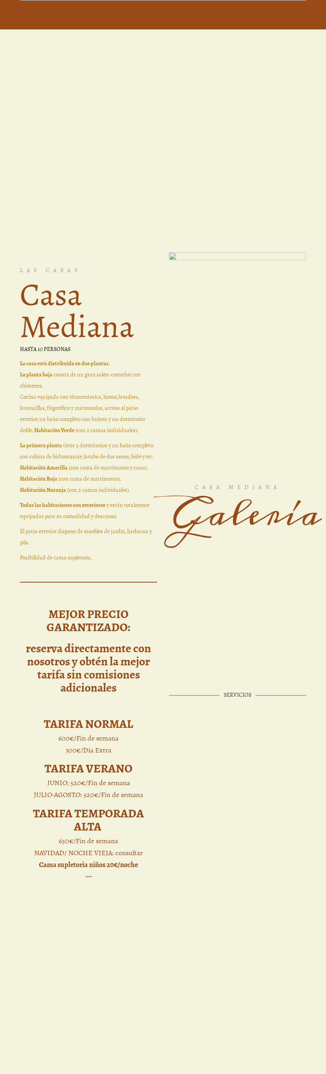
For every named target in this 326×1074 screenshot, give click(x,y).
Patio (263, 630)
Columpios (272, 697)
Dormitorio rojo (273, 530)
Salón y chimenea (195, 601)
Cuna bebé (197, 582)
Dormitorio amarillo (198, 530)
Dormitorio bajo (273, 554)
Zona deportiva (195, 716)
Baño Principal (194, 649)
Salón (263, 582)
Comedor (194, 630)
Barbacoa (195, 697)
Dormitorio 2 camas (198, 554)
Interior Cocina (267, 649)
